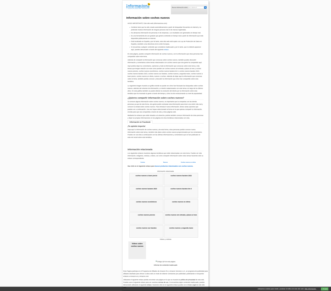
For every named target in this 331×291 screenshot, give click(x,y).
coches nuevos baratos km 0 (181, 189)
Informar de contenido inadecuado (165, 265)
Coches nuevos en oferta (188, 162)
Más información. (310, 289)
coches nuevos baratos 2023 (146, 189)
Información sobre (148, 17)
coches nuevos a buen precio (146, 175)
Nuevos (165, 162)
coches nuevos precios (146, 215)
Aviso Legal (192, 285)
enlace (166, 49)
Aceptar (325, 289)
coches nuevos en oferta (181, 202)
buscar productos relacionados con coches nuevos (174, 166)
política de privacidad (188, 280)
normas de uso (163, 282)
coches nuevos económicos (146, 202)
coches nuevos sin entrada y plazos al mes (181, 215)
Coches (143, 162)
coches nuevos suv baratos (146, 228)
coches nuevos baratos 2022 (181, 175)
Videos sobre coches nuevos (137, 245)
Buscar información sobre (180, 7)
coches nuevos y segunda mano (181, 228)
